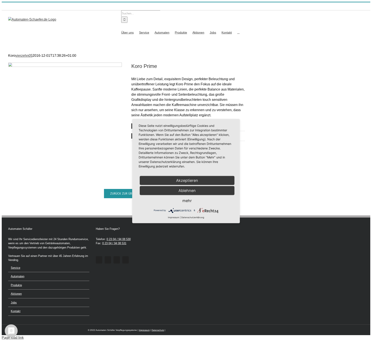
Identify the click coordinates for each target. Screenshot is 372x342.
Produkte (16, 285)
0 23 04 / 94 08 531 (114, 243)
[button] (238, 32)
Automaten (17, 276)
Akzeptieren (187, 180)
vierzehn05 (24, 55)
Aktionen (16, 293)
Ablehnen (187, 190)
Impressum (144, 330)
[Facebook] (99, 260)
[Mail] (125, 260)
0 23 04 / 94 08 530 (119, 239)
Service (15, 267)
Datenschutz (158, 330)
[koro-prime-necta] (65, 64)
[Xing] (116, 260)
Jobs (14, 302)
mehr (187, 200)
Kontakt (15, 311)
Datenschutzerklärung (192, 217)
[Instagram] (108, 260)
